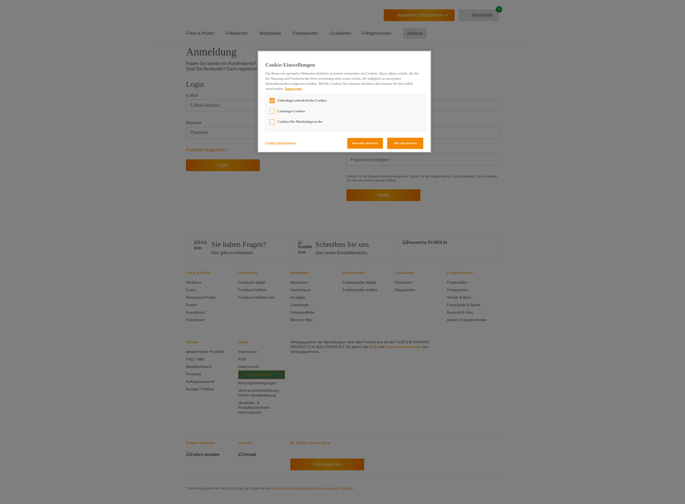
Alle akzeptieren (405, 143)
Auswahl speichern (365, 143)
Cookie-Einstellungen (280, 142)
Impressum (293, 89)
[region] (344, 102)
